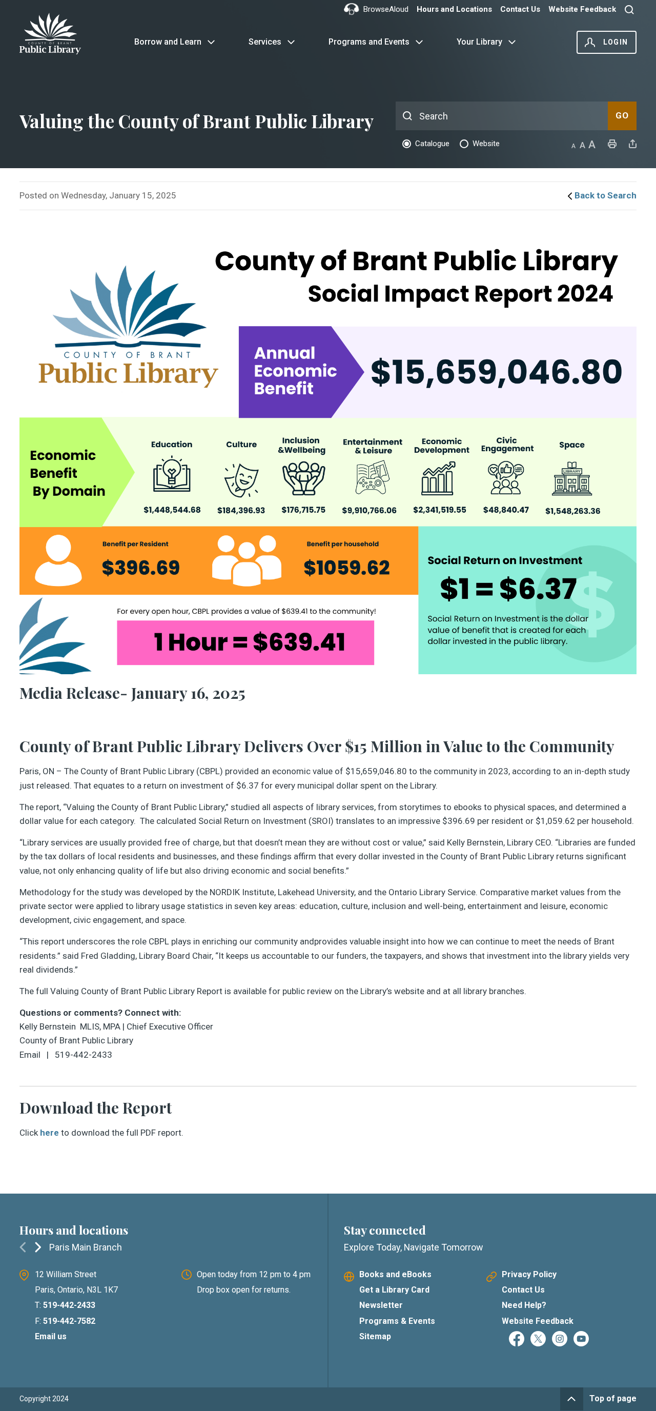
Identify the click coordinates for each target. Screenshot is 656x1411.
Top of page (613, 1398)
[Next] (38, 1247)
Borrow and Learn (167, 42)
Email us (51, 1336)
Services (265, 42)
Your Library (479, 42)
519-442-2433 (69, 1305)
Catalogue (432, 143)
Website (486, 143)
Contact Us (520, 9)
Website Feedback (582, 9)
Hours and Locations (454, 9)
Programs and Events (369, 42)
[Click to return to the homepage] (56, 33)
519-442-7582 (69, 1321)
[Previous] (22, 1247)
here (49, 1132)
